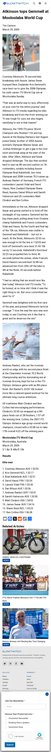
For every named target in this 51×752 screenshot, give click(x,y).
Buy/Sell (30, 682)
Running (5, 688)
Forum (29, 676)
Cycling (5, 682)
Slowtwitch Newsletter (18, 718)
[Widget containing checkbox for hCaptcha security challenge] (25, 736)
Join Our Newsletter (15, 701)
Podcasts (30, 685)
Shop (29, 679)
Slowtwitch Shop (16, 727)
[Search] (34, 3)
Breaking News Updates (19, 722)
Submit (10, 744)
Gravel (4, 685)
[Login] (39, 3)
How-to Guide (32, 688)
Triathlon (5, 679)
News (4, 676)
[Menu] (45, 3)
